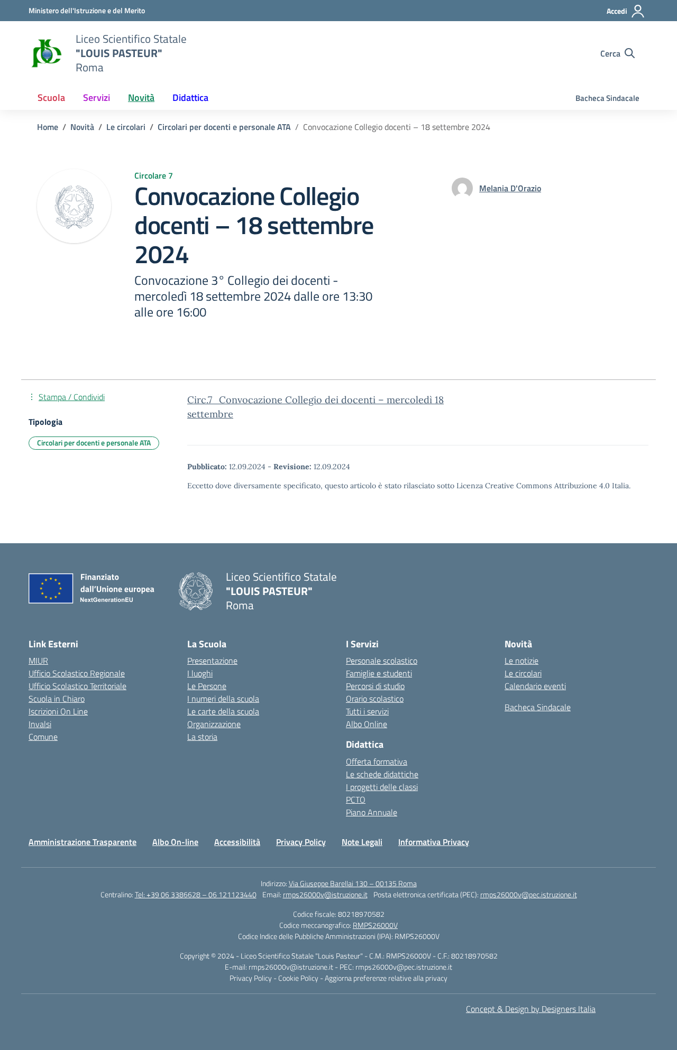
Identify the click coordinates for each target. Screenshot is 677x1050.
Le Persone (206, 686)
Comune (43, 736)
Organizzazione (214, 724)
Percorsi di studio (375, 686)
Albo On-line (175, 841)
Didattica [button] (190, 97)
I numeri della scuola (223, 698)
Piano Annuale (371, 812)
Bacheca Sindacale (607, 98)
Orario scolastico (375, 698)
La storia (202, 736)
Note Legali (362, 841)
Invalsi (40, 724)
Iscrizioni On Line (58, 711)
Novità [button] (141, 97)
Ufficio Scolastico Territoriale (77, 686)
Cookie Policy (299, 977)
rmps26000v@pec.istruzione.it (528, 894)
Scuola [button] (51, 97)
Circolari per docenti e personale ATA (94, 442)
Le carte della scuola (223, 711)
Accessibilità (237, 841)
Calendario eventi (535, 686)
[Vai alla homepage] (45, 53)
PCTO (355, 799)
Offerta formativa (376, 761)
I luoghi (200, 673)
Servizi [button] (96, 97)
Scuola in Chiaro (57, 698)
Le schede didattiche (382, 774)
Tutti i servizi (367, 711)
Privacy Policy (301, 841)
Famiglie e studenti (379, 673)
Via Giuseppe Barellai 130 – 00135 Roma (353, 883)
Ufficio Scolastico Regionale (77, 673)
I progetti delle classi (382, 786)
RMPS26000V (375, 925)
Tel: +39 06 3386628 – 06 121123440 (196, 894)
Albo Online (366, 724)
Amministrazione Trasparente (82, 841)
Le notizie (521, 660)
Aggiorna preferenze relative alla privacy (386, 977)
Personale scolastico (381, 660)
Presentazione (212, 660)
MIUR (38, 660)
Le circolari (523, 673)
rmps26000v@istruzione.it (325, 894)
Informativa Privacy (433, 841)
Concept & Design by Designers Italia (531, 1008)
